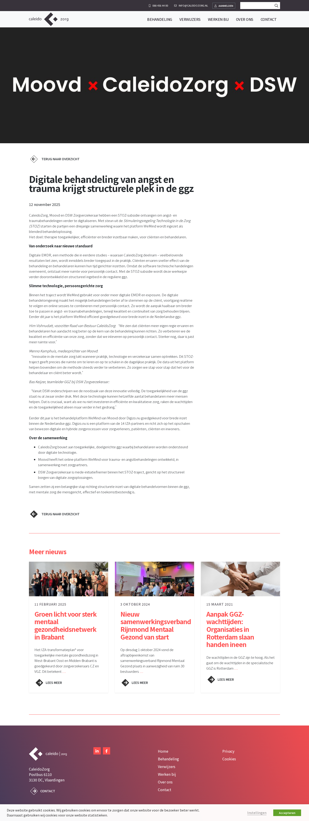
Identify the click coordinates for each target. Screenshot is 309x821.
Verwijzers (166, 766)
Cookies (229, 758)
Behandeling (168, 758)
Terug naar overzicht (60, 158)
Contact (47, 790)
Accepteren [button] (287, 813)
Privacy (228, 751)
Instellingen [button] (256, 812)
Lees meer (54, 682)
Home (163, 751)
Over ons (165, 782)
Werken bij (167, 774)
